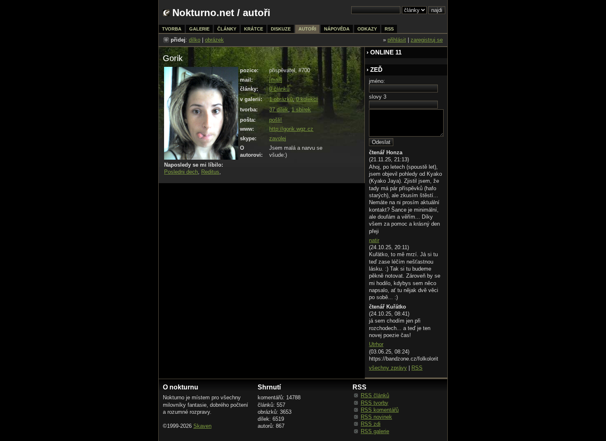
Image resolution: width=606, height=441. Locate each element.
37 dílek (278, 109)
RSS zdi (371, 424)
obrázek (214, 40)
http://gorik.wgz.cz (291, 129)
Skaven (202, 426)
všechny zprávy (388, 368)
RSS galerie (375, 431)
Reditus (210, 172)
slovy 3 (377, 97)
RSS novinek (376, 417)
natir (374, 240)
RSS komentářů (380, 410)
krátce (253, 28)
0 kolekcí (307, 99)
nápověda (337, 28)
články (226, 28)
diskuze (281, 28)
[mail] (275, 80)
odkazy (367, 28)
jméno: (377, 81)
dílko (194, 40)
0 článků (279, 89)
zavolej (277, 138)
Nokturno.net (203, 12)
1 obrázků (281, 99)
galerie (199, 28)
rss (389, 28)
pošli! (275, 120)
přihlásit (397, 40)
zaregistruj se (427, 40)
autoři (307, 28)
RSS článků (375, 395)
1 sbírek (301, 109)
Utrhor (376, 344)
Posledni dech (181, 172)
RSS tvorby (374, 403)
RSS (417, 368)
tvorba (171, 28)
